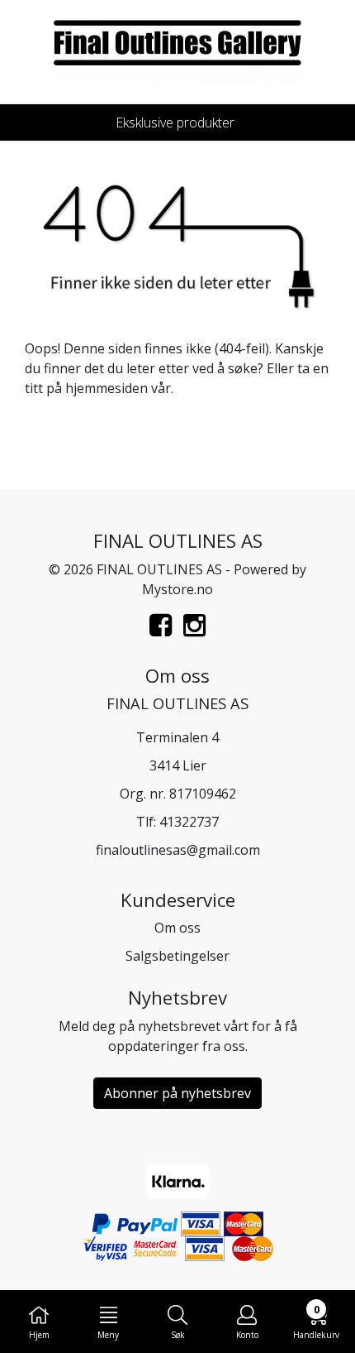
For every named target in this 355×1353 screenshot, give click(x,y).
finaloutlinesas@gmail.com (178, 850)
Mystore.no (177, 589)
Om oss (177, 928)
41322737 (189, 822)
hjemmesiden (106, 388)
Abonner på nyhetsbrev (177, 1093)
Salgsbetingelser (177, 956)
